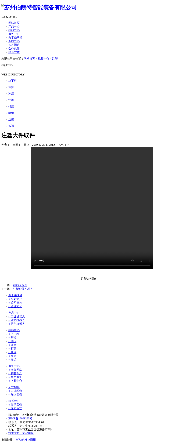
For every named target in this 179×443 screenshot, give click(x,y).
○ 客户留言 (15, 408)
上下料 (12, 80)
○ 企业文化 (15, 306)
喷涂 (11, 112)
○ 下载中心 (15, 380)
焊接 (11, 87)
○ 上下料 (13, 333)
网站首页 (14, 22)
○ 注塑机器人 (16, 320)
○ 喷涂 (12, 352)
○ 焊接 (12, 337)
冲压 (11, 93)
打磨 (11, 106)
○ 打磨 (12, 348)
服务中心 (14, 33)
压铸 (11, 119)
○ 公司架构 (15, 302)
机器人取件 (20, 285)
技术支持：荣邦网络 (21, 433)
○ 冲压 (12, 341)
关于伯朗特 (15, 37)
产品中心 (14, 26)
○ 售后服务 (15, 377)
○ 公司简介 (15, 298)
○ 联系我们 (15, 404)
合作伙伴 (14, 48)
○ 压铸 (12, 355)
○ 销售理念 (15, 373)
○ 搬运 (12, 359)
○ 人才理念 (15, 390)
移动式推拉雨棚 (26, 439)
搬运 (11, 125)
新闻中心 (14, 41)
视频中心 (14, 30)
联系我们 (14, 401)
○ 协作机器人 (16, 323)
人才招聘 (14, 44)
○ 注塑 (12, 344)
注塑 (55, 58)
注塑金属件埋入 (23, 288)
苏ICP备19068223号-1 (21, 418)
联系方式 (14, 52)
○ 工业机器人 (16, 316)
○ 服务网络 (15, 369)
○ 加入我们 (15, 394)
